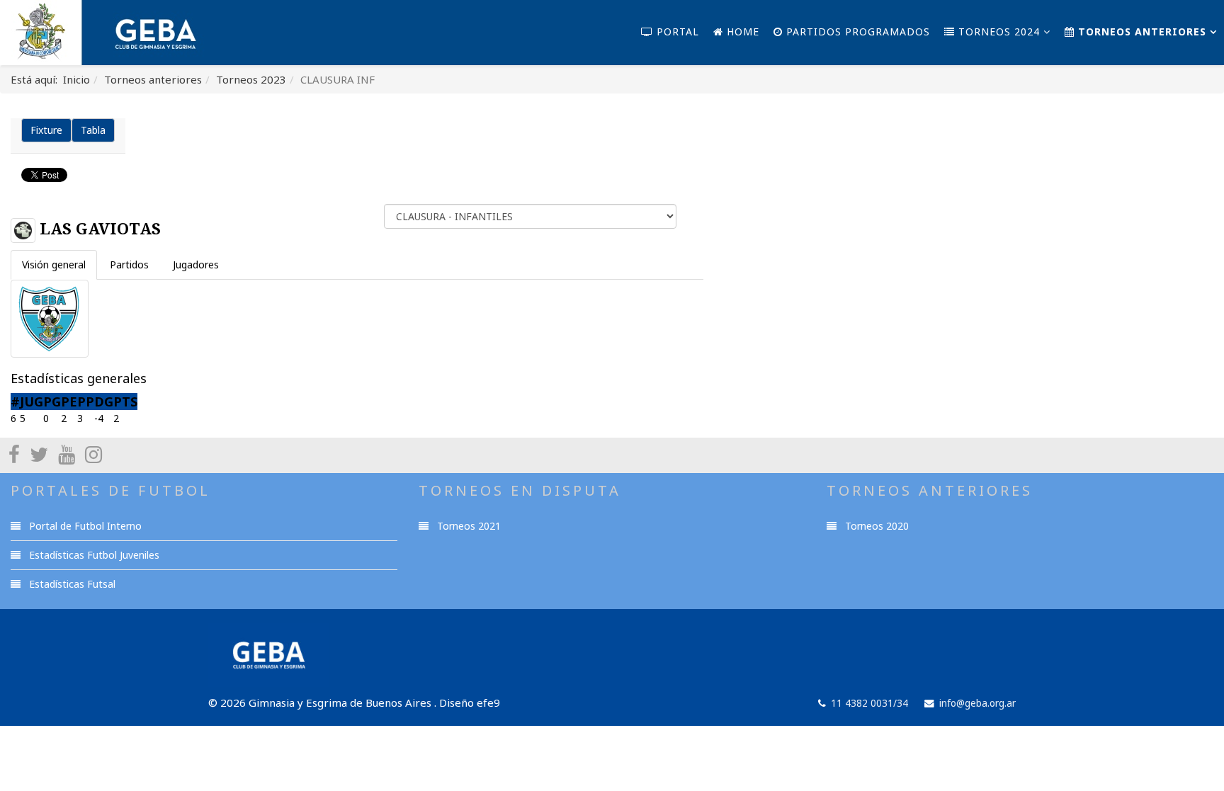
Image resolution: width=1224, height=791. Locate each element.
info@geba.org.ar (977, 703)
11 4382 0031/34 (869, 703)
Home (741, 31)
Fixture (46, 130)
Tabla (93, 130)
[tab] (54, 265)
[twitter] (39, 453)
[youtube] (66, 453)
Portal (676, 31)
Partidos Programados (856, 31)
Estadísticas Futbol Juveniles (92, 555)
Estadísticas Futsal (70, 584)
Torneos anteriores (1140, 31)
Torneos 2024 (997, 31)
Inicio (76, 79)
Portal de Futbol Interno (84, 526)
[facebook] (14, 453)
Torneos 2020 (875, 526)
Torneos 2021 (467, 526)
